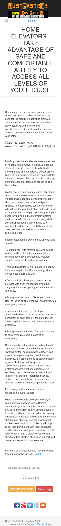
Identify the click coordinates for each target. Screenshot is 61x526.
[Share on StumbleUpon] (43, 505)
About (21, 524)
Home (13, 524)
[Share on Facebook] (17, 505)
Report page (44, 489)
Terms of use (44, 524)
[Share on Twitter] (30, 505)
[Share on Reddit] (36, 505)
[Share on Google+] (23, 505)
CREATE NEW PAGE (21, 489)
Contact (31, 524)
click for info (35, 454)
